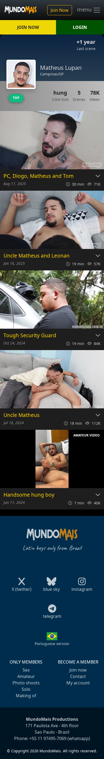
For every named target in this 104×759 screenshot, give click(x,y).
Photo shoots (26, 683)
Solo (26, 689)
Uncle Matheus (21, 415)
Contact (78, 676)
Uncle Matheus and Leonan (36, 255)
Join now (78, 670)
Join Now (60, 10)
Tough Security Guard (29, 335)
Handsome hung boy (28, 495)
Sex (26, 670)
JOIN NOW (28, 27)
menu (85, 9)
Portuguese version (52, 643)
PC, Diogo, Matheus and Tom (38, 176)
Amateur (26, 676)
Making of (26, 696)
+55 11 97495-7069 (47, 738)
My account (78, 683)
